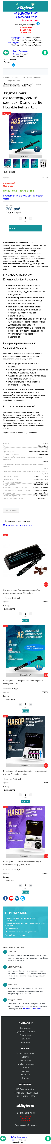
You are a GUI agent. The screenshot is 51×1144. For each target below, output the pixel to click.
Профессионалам (26, 1064)
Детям (25, 1056)
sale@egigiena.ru (14, 42)
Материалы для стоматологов (17, 525)
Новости (25, 1074)
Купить (25, 620)
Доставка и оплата (25, 1031)
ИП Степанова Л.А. (25, 1089)
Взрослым (25, 1060)
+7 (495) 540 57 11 (26, 17)
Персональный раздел (25, 1125)
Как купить (25, 1028)
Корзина (14, 1140)
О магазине (25, 1035)
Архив (25, 1067)
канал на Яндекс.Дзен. (32, 1008)
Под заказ (25, 801)
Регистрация (24, 51)
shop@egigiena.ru (17, 37)
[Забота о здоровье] (25, 4)
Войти (13, 1137)
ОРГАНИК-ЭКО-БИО (25, 1053)
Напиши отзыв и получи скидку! (18, 190)
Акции (25, 1071)
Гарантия (25, 1038)
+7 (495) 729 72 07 (25, 1113)
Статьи (25, 1078)
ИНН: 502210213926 (25, 1096)
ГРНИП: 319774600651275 (25, 1092)
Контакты (25, 1042)
